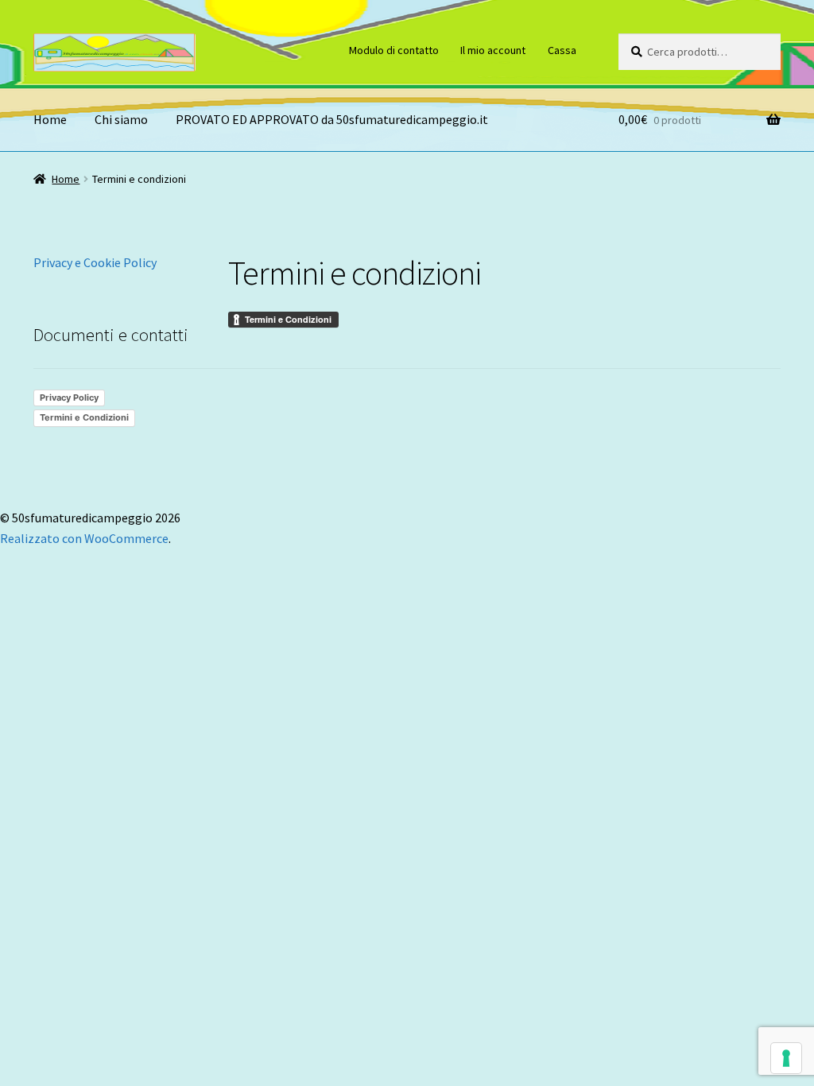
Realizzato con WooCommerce (84, 538)
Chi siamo (121, 119)
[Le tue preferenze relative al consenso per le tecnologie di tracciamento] (786, 1058)
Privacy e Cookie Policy (95, 262)
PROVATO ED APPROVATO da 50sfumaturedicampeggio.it (332, 119)
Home (50, 119)
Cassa (562, 50)
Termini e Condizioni (84, 417)
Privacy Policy (69, 397)
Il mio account (492, 50)
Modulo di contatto (394, 50)
